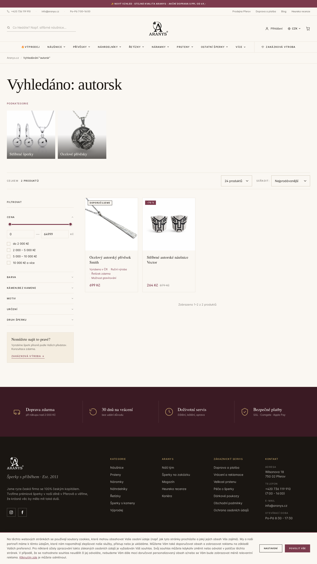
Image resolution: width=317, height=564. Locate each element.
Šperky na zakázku (176, 474)
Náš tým (168, 467)
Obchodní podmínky (228, 503)
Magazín (168, 482)
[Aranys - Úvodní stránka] (158, 29)
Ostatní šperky (213, 46)
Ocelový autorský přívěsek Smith (110, 259)
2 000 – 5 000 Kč (24, 250)
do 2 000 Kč (21, 243)
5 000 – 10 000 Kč (25, 256)
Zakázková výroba (280, 46)
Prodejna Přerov (241, 11)
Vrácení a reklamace (228, 474)
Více (239, 46)
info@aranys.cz (50, 11)
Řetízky (135, 46)
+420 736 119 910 (21, 11)
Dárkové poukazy (226, 496)
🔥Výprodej (30, 46)
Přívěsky (80, 46)
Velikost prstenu (225, 482)
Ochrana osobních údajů (231, 510)
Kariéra (167, 496)
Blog (283, 11)
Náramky (159, 46)
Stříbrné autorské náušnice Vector (167, 259)
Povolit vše (297, 548)
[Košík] (308, 28)
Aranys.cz (13, 57)
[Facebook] (22, 512)
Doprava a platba (266, 11)
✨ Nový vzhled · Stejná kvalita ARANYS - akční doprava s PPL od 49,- (158, 3)
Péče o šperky (224, 489)
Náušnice (54, 46)
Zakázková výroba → (28, 356)
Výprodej (116, 510)
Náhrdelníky (108, 46)
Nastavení (271, 548)
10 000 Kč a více (24, 262)
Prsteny (183, 46)
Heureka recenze (301, 11)
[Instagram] (11, 512)
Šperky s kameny (122, 503)
